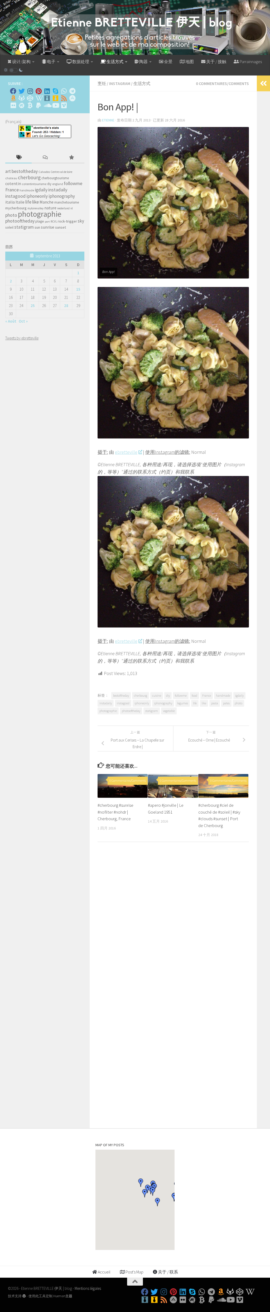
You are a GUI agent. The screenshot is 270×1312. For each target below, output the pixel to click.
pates (226, 703)
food (194, 695)
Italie (20, 202)
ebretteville (126, 452)
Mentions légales (88, 1288)
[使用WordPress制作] (24, 1296)
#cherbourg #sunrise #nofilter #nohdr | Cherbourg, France (115, 812)
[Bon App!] (173, 437)
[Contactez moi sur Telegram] (72, 91)
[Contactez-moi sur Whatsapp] (64, 91)
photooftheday (131, 711)
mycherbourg (16, 208)
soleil (9, 227)
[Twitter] (21, 91)
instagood (123, 703)
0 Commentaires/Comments (222, 83)
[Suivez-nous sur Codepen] (30, 98)
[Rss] (64, 98)
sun (37, 227)
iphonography (163, 703)
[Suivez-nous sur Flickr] (13, 105)
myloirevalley (35, 208)
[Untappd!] (55, 98)
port (47, 221)
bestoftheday (121, 695)
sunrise (47, 227)
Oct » (23, 321)
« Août (10, 321)
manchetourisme (66, 202)
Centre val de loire (61, 172)
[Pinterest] (38, 91)
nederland (63, 208)
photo (238, 703)
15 (78, 289)
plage (39, 221)
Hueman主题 (62, 1296)
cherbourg (140, 695)
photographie (108, 711)
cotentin (13, 183)
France (206, 695)
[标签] (18, 157)
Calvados (44, 172)
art (8, 171)
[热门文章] (71, 157)
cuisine (156, 695)
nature (50, 207)
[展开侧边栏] (263, 83)
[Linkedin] (47, 91)
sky (81, 221)
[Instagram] (30, 91)
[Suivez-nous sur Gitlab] (21, 98)
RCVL (54, 221)
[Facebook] (13, 91)
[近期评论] (45, 157)
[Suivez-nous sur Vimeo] (64, 105)
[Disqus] (173, 919)
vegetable (169, 711)
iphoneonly (141, 703)
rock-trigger (67, 221)
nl (71, 208)
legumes (182, 703)
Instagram (119, 83)
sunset (60, 227)
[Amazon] (13, 98)
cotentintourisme (34, 184)
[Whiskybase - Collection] (47, 98)
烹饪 (102, 83)
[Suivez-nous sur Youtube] (55, 105)
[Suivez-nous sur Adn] (72, 98)
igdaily (239, 695)
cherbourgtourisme (55, 178)
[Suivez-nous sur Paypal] (38, 105)
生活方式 (141, 83)
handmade (223, 695)
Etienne (108, 120)
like (204, 703)
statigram (151, 711)
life (195, 703)
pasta (214, 703)
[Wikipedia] (38, 98)
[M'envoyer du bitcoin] (30, 105)
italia (10, 202)
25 (33, 305)
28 (66, 305)
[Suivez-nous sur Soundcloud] (47, 105)
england (57, 184)
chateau (11, 178)
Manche (47, 202)
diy (168, 695)
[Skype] (55, 91)
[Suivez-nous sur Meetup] (21, 105)
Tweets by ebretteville (21, 338)
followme (181, 695)
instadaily (105, 703)
